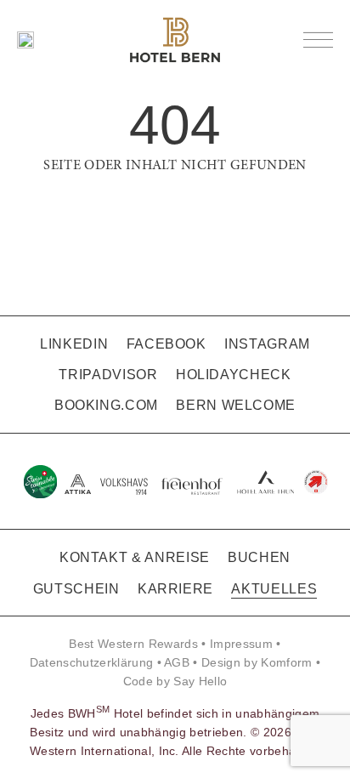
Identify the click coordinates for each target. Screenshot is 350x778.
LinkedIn (74, 344)
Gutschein (76, 589)
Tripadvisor (108, 374)
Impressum (241, 643)
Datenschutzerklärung (92, 662)
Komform (286, 662)
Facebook (166, 344)
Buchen (259, 557)
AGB (176, 662)
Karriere (175, 589)
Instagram (267, 344)
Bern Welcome (236, 405)
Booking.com (106, 405)
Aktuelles (274, 589)
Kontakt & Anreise (134, 557)
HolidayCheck (233, 374)
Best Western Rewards (133, 643)
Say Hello (200, 681)
